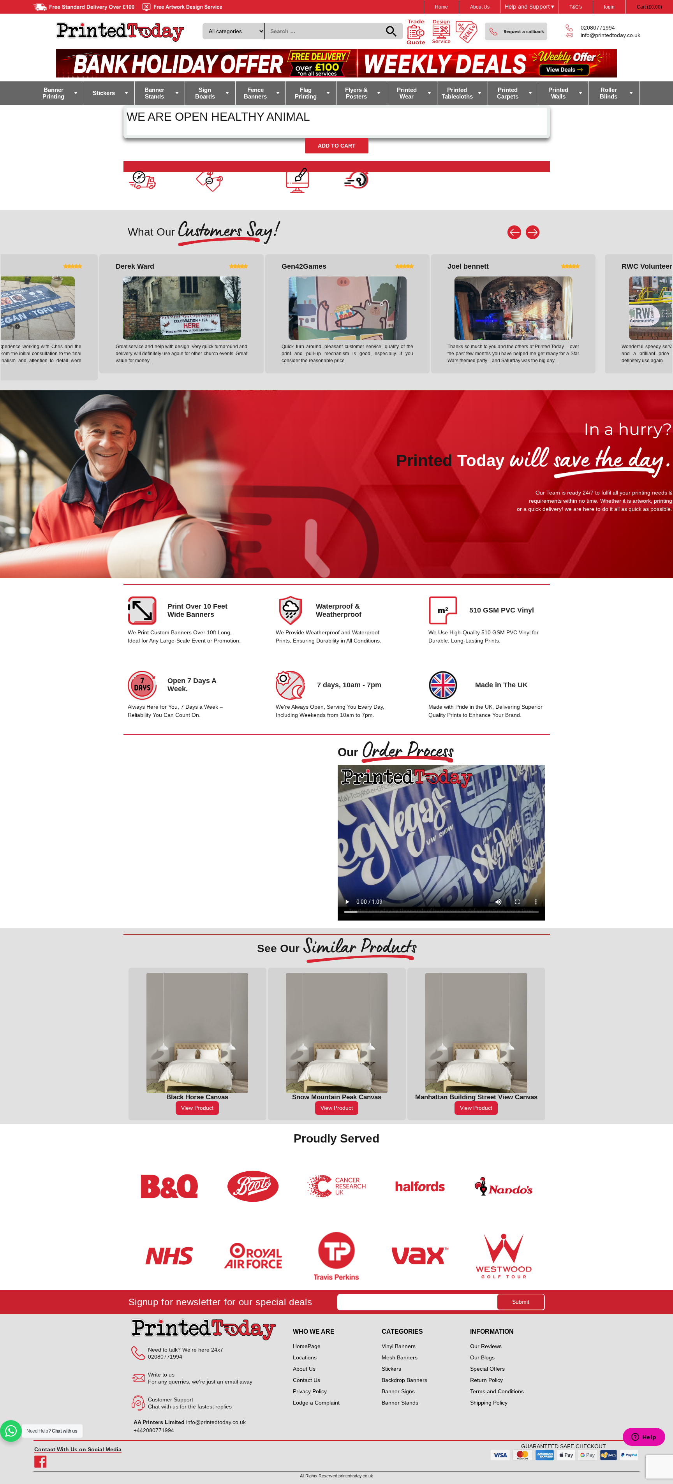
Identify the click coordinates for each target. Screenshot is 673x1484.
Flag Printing (306, 93)
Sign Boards (205, 93)
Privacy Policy (310, 1391)
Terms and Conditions (497, 1391)
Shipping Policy (488, 1403)
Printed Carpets (507, 93)
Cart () (649, 7)
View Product (210, 1108)
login (609, 7)
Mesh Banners (400, 1357)
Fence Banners (255, 93)
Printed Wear (407, 93)
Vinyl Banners (399, 1346)
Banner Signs (398, 1391)
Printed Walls (558, 93)
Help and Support (529, 6)
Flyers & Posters (356, 93)
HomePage (307, 1346)
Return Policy (486, 1380)
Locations (305, 1357)
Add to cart (337, 146)
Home (441, 7)
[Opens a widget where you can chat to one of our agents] (643, 1437)
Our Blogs (482, 1357)
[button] (516, 31)
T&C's (575, 7)
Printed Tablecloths (457, 93)
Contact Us (306, 1380)
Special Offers (487, 1369)
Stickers (104, 93)
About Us (480, 7)
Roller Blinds (608, 93)
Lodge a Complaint (316, 1403)
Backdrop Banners (404, 1380)
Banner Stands (154, 93)
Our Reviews (486, 1346)
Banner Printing (53, 93)
